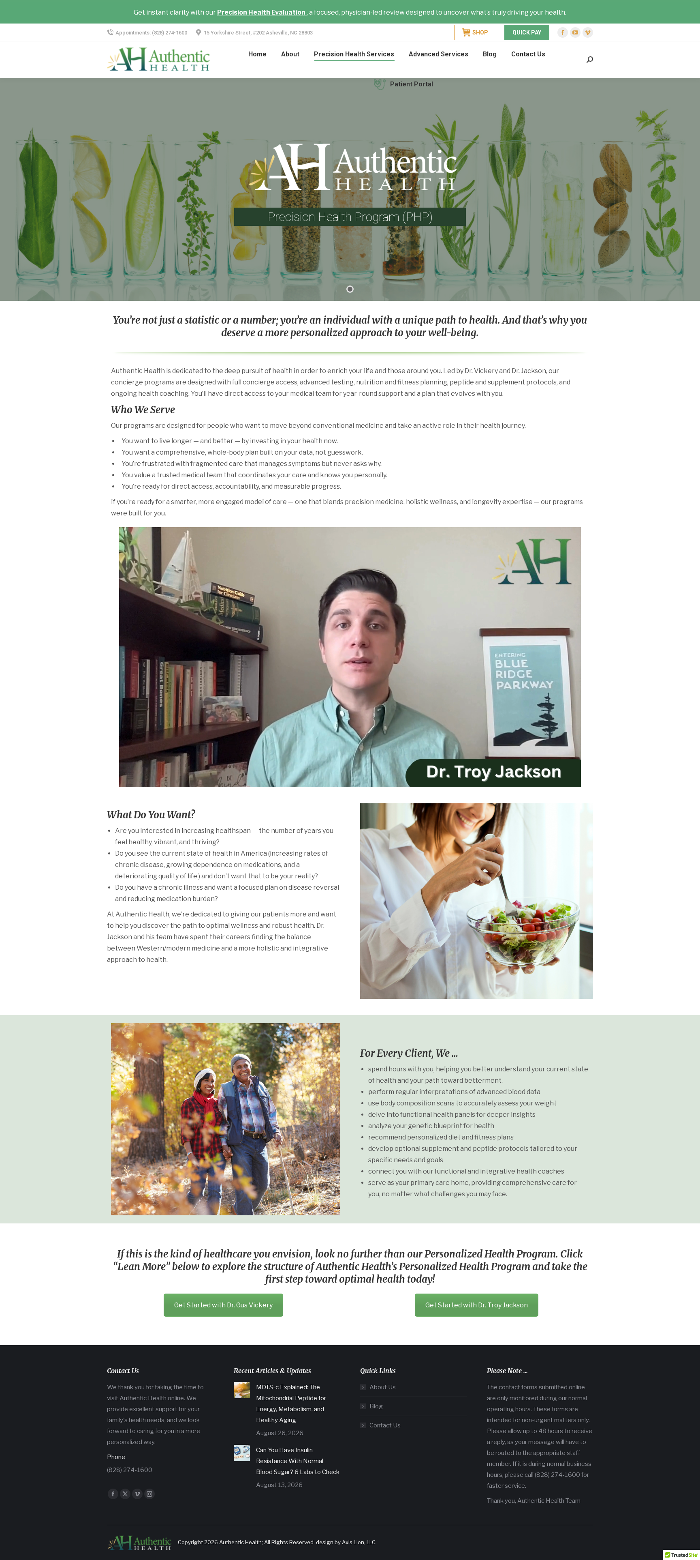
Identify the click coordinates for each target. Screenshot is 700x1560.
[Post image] (242, 1390)
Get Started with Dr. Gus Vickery (223, 1305)
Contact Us (385, 1425)
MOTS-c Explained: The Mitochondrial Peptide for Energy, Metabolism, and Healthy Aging (291, 1404)
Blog (376, 1406)
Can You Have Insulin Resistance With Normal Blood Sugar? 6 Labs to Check (297, 1461)
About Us (382, 1387)
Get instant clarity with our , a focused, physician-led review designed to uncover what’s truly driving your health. (350, 12)
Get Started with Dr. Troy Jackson (476, 1305)
